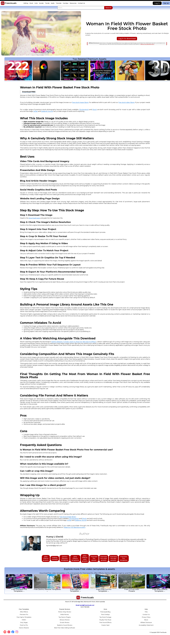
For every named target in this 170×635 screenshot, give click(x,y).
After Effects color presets (85, 558)
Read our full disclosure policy (147, 44)
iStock (94, 109)
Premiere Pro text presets (113, 558)
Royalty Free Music (105, 620)
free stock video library (127, 102)
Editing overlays (55, 558)
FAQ (146, 612)
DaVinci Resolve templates (64, 558)
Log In (157, 3)
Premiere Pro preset (94, 558)
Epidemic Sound (47, 111)
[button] (26, 3)
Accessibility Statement (146, 625)
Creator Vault (105, 625)
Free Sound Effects (105, 622)
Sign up (166, 3)
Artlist (35, 111)
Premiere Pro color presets (103, 558)
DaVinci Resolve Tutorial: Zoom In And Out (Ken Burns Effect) (73, 342)
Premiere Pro (24, 614)
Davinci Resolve (24, 628)
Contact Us (146, 614)
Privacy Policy (146, 617)
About (146, 620)
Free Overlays (105, 614)
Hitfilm (24, 620)
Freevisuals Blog (105, 612)
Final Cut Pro (24, 625)
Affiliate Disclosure (146, 622)
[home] (2, 3)
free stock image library (80, 102)
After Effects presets (46, 558)
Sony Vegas (24, 622)
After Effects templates (75, 558)
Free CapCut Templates (24, 617)
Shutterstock (84, 109)
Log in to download (127, 39)
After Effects (24, 612)
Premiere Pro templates (123, 558)
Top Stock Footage (105, 617)
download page (34, 218)
